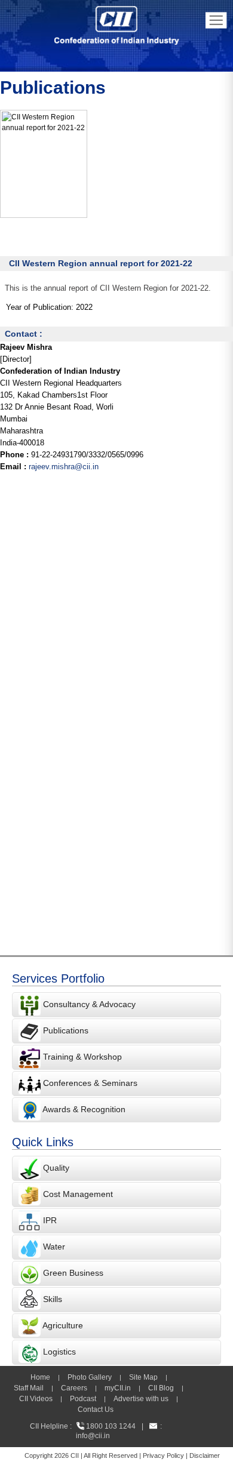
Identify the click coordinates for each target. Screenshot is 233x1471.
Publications (65, 1030)
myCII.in (118, 1388)
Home (40, 1377)
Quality (56, 1168)
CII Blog (161, 1388)
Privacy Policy (163, 1455)
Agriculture (62, 1325)
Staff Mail (29, 1388)
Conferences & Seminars (90, 1083)
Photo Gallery (90, 1377)
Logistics (59, 1351)
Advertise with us (141, 1399)
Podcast (83, 1399)
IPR (50, 1220)
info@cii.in (93, 1436)
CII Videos (36, 1399)
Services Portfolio (58, 978)
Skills (52, 1299)
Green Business (73, 1273)
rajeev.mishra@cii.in (64, 466)
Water (54, 1246)
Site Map (143, 1377)
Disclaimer (204, 1455)
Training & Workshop (81, 1056)
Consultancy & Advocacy (88, 1004)
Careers (74, 1388)
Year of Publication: (39, 307)
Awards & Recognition (83, 1109)
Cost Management (78, 1194)
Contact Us (96, 1409)
